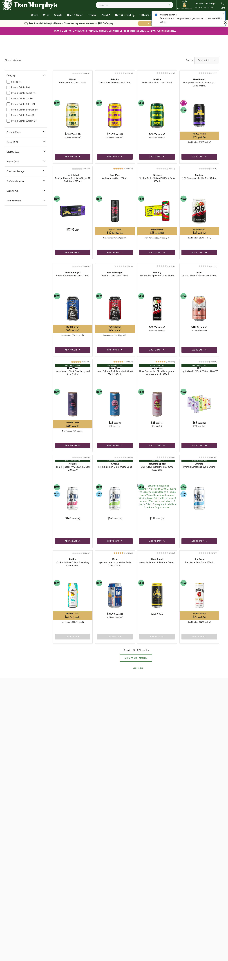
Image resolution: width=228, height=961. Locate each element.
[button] (184, 5)
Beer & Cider (75, 15)
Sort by (189, 60)
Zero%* (105, 15)
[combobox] (134, 5)
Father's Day (146, 15)
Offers (34, 15)
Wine (46, 15)
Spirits (58, 15)
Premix (92, 15)
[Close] (223, 13)
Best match (204, 60)
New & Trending (124, 15)
